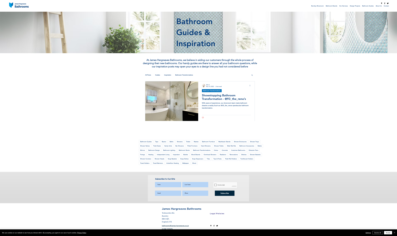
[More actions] (250, 85)
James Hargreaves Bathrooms (181, 208)
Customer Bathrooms (238, 150)
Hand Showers (206, 146)
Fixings (142, 154)
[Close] (394, 232)
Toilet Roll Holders (231, 159)
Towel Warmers (158, 163)
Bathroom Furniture (208, 141)
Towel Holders (144, 163)
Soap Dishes (184, 159)
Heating (150, 154)
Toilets (188, 141)
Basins (164, 141)
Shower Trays (254, 141)
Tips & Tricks (217, 159)
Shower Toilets (219, 146)
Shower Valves (145, 146)
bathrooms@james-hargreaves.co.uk (175, 226)
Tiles (208, 159)
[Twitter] (388, 3)
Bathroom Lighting (169, 150)
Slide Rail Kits (231, 146)
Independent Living (163, 154)
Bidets (260, 146)
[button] (252, 75)
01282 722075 (167, 229)
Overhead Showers (210, 154)
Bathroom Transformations (184, 75)
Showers (180, 141)
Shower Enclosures (240, 141)
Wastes (196, 141)
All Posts (148, 75)
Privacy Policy (81, 233)
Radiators (223, 154)
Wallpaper (185, 163)
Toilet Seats (157, 146)
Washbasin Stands (224, 141)
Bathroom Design (154, 150)
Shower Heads (159, 159)
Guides (157, 75)
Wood (194, 163)
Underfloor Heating (172, 163)
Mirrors (142, 150)
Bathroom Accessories (246, 146)
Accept (388, 233)
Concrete (225, 150)
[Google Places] (382, 3)
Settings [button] (368, 233)
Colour (216, 150)
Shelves (243, 154)
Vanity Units (168, 146)
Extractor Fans (253, 150)
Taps (156, 141)
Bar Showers (179, 146)
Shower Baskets (255, 154)
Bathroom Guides (146, 141)
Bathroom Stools (184, 150)
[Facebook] (385, 3)
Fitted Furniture (192, 146)
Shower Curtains (145, 159)
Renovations (234, 154)
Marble (185, 154)
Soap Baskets (172, 159)
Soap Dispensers (197, 159)
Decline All (377, 233)
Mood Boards (195, 154)
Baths (171, 141)
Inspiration (167, 75)
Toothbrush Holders (246, 159)
